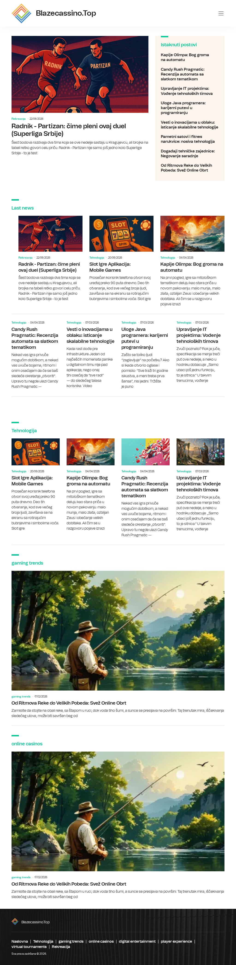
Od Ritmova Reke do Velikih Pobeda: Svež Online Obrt (190, 168)
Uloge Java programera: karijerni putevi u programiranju (190, 108)
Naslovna (20, 941)
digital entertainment (137, 941)
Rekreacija (19, 118)
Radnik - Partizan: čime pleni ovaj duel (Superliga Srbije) (80, 96)
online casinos (101, 941)
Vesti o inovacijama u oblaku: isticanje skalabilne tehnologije (190, 125)
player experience (176, 941)
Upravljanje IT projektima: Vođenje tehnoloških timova (190, 91)
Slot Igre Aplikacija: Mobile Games (121, 259)
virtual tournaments (29, 947)
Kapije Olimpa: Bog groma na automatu (190, 57)
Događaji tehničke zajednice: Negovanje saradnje (190, 153)
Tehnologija (96, 257)
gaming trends (21, 696)
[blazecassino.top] (21, 13)
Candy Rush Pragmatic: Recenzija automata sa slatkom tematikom (190, 74)
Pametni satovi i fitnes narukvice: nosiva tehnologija (190, 139)
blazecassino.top (35, 922)
